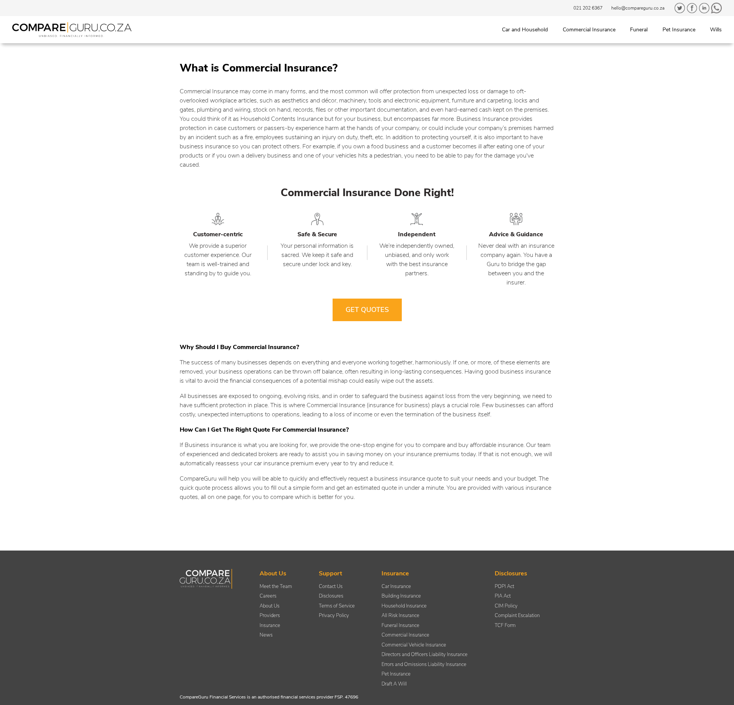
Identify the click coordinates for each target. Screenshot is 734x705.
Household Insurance (404, 606)
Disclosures (331, 596)
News (266, 635)
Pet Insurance (396, 674)
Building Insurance (401, 596)
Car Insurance (396, 586)
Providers (270, 615)
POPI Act (504, 586)
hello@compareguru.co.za (637, 8)
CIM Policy (506, 606)
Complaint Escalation (517, 615)
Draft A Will (394, 684)
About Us (269, 606)
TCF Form (505, 625)
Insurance (270, 625)
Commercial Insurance (405, 635)
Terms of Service (337, 606)
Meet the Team (276, 586)
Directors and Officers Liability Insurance (425, 654)
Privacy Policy (334, 615)
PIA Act (503, 596)
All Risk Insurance (400, 615)
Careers (268, 596)
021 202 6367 (587, 8)
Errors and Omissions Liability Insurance (424, 664)
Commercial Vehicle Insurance (414, 645)
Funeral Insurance (400, 625)
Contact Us (331, 586)
